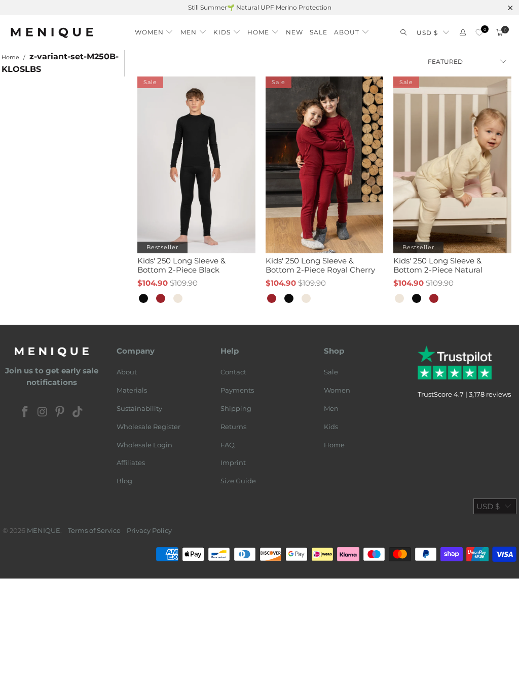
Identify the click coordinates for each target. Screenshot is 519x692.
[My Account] (463, 33)
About (127, 372)
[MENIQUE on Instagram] (42, 412)
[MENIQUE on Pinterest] (60, 412)
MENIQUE (43, 530)
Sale (331, 372)
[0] (479, 32)
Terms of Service (94, 530)
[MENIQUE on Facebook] (25, 412)
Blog (124, 481)
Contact (233, 372)
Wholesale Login (144, 445)
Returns (233, 426)
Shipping (235, 408)
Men (331, 408)
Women (337, 390)
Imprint (233, 462)
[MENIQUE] (52, 32)
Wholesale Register (148, 426)
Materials (132, 390)
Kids (331, 426)
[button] (154, 29)
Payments (237, 390)
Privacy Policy (149, 530)
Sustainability (139, 408)
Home (334, 445)
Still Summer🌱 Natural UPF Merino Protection (259, 7)
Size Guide (238, 481)
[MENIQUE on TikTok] (78, 412)
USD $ (427, 32)
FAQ (227, 445)
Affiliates (131, 462)
